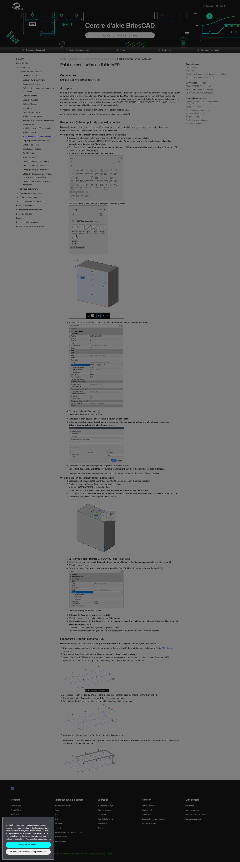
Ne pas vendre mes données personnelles (28, 852)
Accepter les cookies (28, 845)
